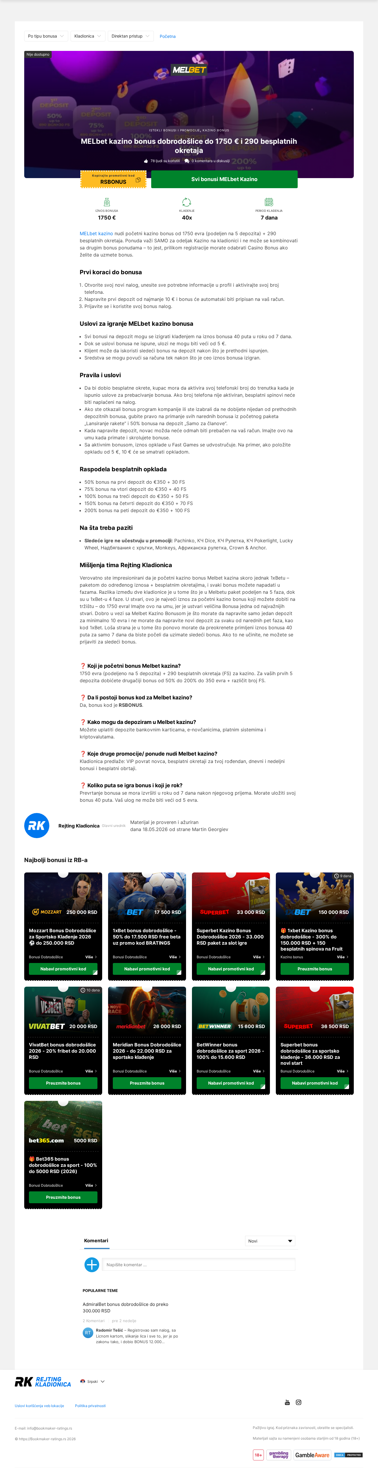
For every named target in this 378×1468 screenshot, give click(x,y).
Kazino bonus (216, 130)
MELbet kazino (96, 233)
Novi (252, 1240)
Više (89, 957)
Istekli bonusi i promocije (174, 130)
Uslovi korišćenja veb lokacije (39, 1406)
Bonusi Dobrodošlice (46, 957)
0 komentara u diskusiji (211, 161)
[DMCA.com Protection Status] (348, 1455)
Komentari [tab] (96, 1240)
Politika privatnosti (90, 1406)
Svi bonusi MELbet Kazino (224, 179)
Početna (168, 36)
